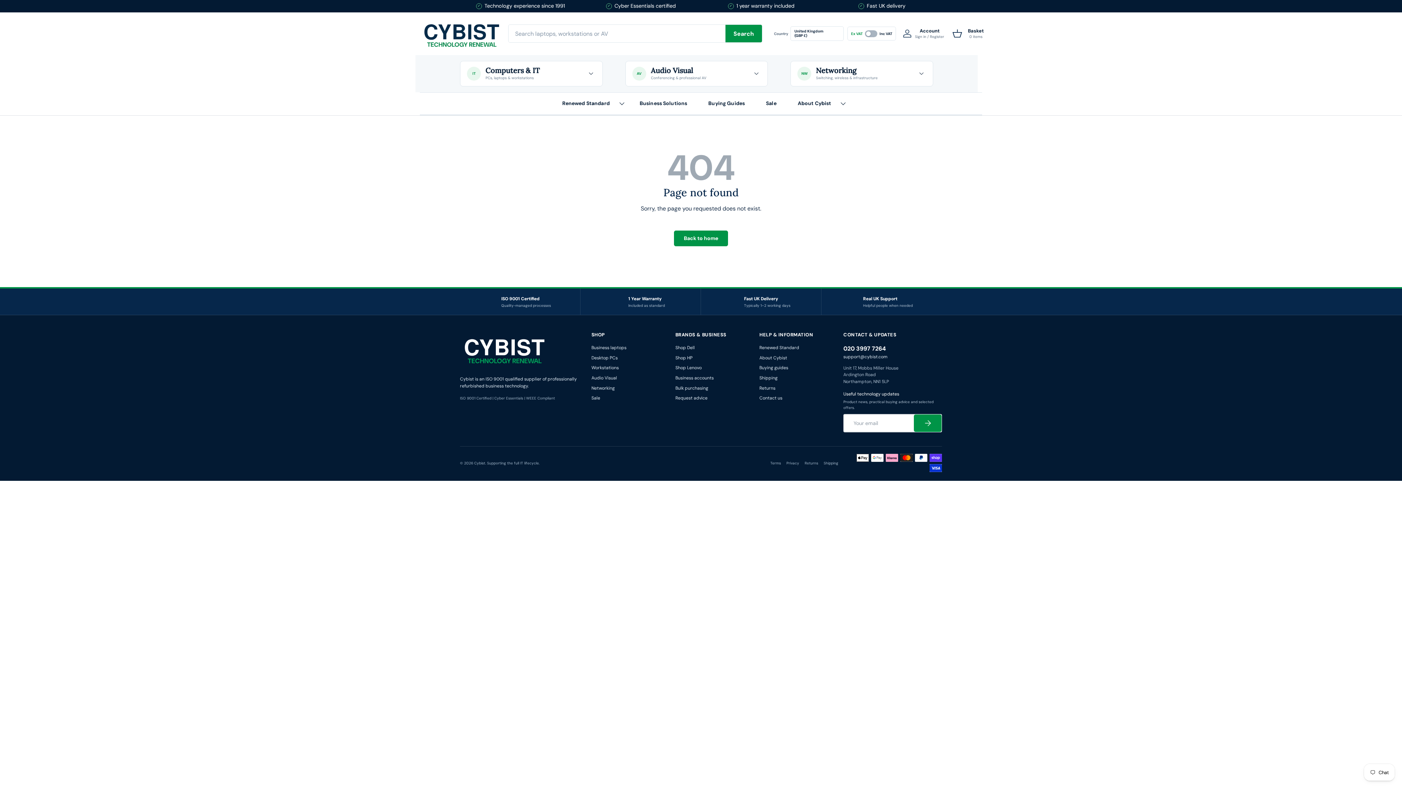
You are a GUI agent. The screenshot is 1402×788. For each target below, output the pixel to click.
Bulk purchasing (691, 388)
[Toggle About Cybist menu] (843, 103)
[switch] (871, 33)
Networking (603, 388)
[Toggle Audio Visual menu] (756, 73)
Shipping (768, 378)
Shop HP (684, 358)
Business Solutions (663, 103)
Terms (775, 463)
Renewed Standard (586, 103)
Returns (767, 388)
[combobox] (635, 33)
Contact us (770, 398)
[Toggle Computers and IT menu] (591, 73)
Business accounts (694, 378)
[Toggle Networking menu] (921, 73)
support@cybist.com (865, 357)
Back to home (701, 238)
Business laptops (609, 348)
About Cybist (814, 103)
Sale (771, 103)
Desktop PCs (604, 358)
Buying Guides (726, 103)
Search (743, 34)
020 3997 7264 (864, 348)
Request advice (691, 398)
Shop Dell (685, 348)
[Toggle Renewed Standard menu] (621, 103)
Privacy (792, 463)
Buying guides (773, 368)
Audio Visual (604, 378)
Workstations (605, 368)
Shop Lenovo (688, 368)
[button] (968, 33)
